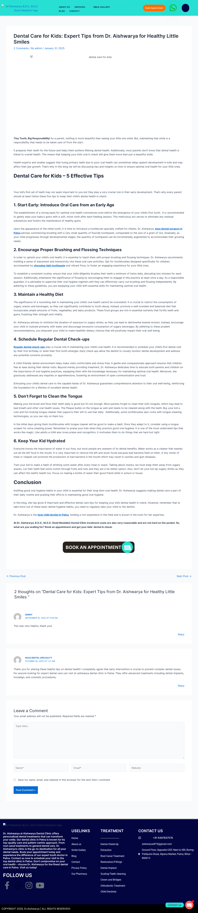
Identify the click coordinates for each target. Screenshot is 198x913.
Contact (74, 11)
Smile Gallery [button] (101, 7)
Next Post (184, 576)
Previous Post (16, 576)
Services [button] (80, 7)
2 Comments (21, 48)
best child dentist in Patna (53, 514)
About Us (64, 7)
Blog (62, 11)
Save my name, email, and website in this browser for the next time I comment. (64, 779)
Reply (181, 634)
